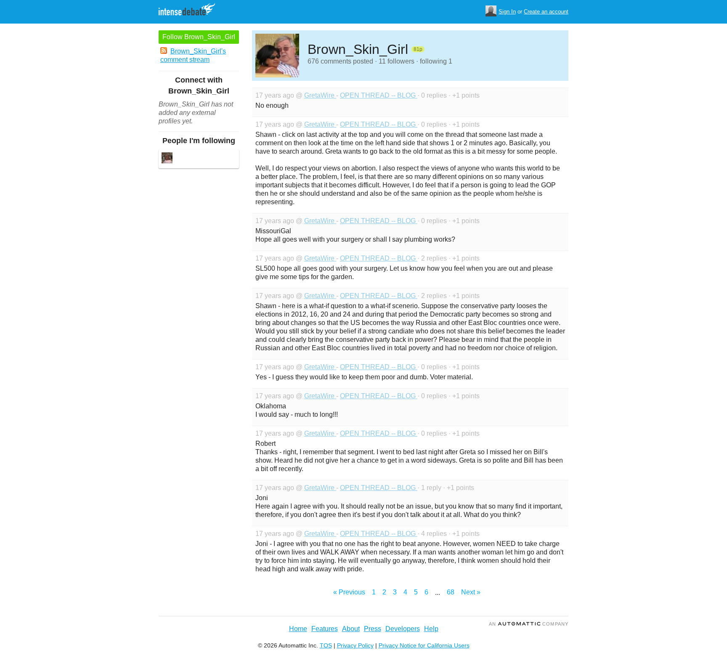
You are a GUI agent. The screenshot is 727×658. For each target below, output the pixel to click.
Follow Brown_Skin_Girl (198, 36)
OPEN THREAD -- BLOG (378, 95)
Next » (470, 592)
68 (450, 592)
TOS (326, 645)
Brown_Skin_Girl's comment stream (193, 55)
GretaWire (320, 95)
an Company (528, 623)
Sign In (507, 11)
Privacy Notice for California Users (424, 645)
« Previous (349, 592)
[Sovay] (167, 158)
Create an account (546, 11)
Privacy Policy (355, 645)
